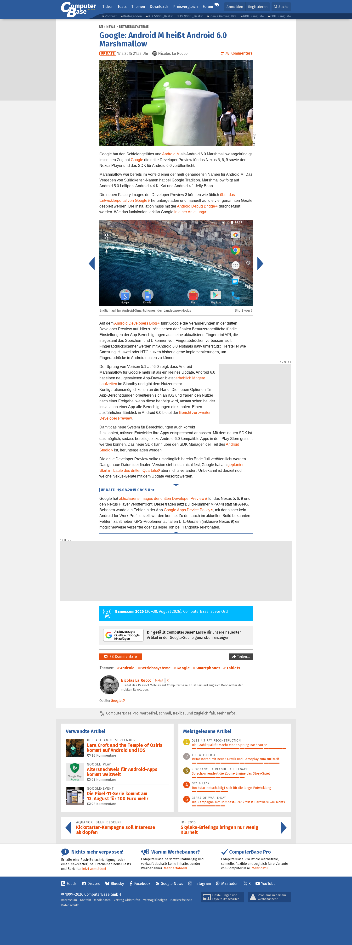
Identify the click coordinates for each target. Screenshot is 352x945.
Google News (172, 883)
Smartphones (207, 668)
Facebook (142, 883)
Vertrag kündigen (155, 900)
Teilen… (243, 656)
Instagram (202, 883)
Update (108, 53)
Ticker (107, 6)
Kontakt (85, 900)
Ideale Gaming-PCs (223, 16)
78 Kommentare (122, 656)
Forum (208, 6)
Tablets (233, 668)
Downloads (159, 6)
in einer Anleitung (189, 212)
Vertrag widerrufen (127, 900)
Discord (93, 883)
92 (103, 804)
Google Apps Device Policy (187, 510)
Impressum (69, 900)
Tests (122, 6)
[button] (281, 6)
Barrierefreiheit (181, 900)
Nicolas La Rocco (136, 680)
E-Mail (158, 680)
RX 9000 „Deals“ (191, 16)
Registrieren (257, 7)
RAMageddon (132, 16)
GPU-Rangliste (253, 16)
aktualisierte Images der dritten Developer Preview (161, 498)
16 (103, 756)
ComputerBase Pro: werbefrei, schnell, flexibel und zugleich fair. (171, 713)
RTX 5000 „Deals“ (160, 16)
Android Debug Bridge (196, 206)
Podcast (111, 16)
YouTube (268, 883)
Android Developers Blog (135, 323)
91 (103, 780)
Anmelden (235, 7)
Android (127, 668)
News (110, 27)
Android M (171, 154)
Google (137, 160)
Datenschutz (70, 905)
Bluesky (117, 883)
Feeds (72, 883)
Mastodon (229, 883)
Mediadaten (102, 900)
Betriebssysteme (134, 27)
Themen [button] (138, 6)
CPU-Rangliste (280, 16)
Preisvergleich (185, 6)
